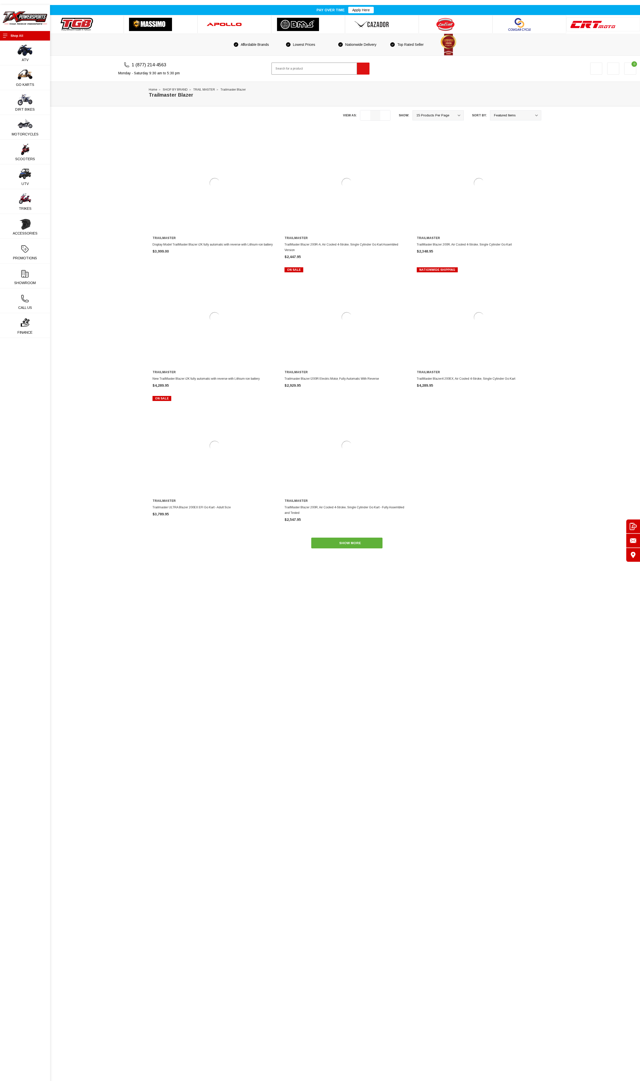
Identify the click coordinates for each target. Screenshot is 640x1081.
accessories (25, 233)
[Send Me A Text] (633, 526)
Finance (25, 332)
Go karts (25, 85)
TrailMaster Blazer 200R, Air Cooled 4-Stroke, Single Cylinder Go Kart (464, 244)
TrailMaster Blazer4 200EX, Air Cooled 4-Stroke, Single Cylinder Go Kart (466, 378)
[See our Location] (633, 555)
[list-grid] (385, 115)
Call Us (25, 308)
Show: (404, 115)
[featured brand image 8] (603, 25)
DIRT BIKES (25, 109)
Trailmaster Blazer (233, 89)
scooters (25, 159)
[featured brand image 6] (455, 24)
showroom (25, 283)
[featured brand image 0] (87, 24)
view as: (350, 115)
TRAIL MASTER (204, 89)
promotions (25, 258)
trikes (25, 208)
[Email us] (633, 540)
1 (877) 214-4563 (149, 64)
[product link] (214, 183)
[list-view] (365, 115)
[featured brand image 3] (234, 24)
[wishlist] (613, 68)
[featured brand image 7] (529, 24)
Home (153, 89)
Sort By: (479, 115)
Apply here (361, 10)
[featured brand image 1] (161, 24)
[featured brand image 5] (382, 24)
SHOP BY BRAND (175, 89)
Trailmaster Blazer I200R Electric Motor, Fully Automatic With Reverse (331, 378)
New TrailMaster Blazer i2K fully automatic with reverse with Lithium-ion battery (206, 378)
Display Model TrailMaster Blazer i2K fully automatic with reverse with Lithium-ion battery (212, 244)
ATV (25, 60)
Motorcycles (25, 134)
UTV (25, 184)
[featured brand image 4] (308, 24)
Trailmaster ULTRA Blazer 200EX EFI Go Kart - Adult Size (191, 507)
